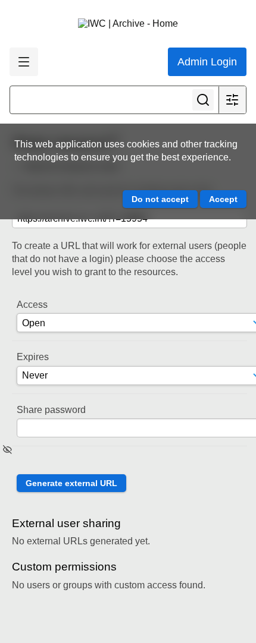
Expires (33, 357)
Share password (51, 410)
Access (32, 305)
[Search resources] (203, 100)
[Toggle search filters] (232, 100)
